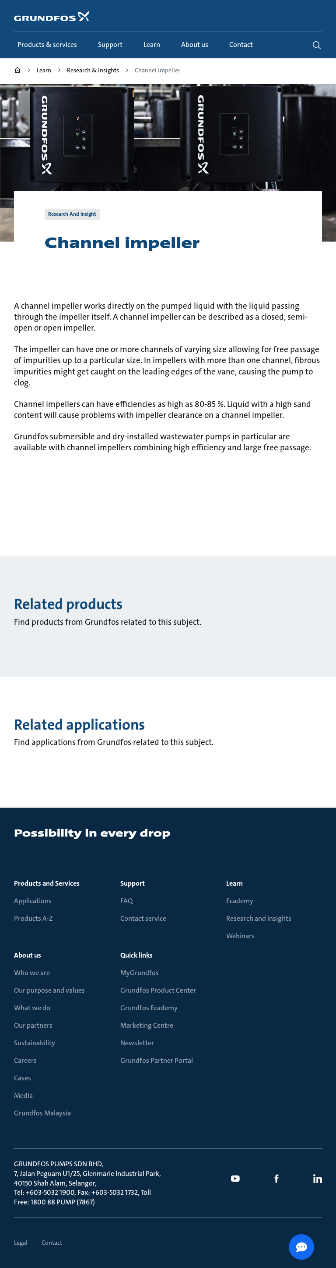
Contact (52, 1243)
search (317, 45)
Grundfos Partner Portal (156, 1060)
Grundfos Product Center (158, 990)
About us (27, 955)
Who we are (32, 972)
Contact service (143, 918)
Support (132, 883)
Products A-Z (33, 918)
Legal (21, 1243)
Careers (25, 1060)
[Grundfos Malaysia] (17, 71)
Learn (234, 883)
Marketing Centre (146, 1025)
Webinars (240, 935)
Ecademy (239, 900)
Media (23, 1095)
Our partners (33, 1025)
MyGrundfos (139, 972)
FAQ (126, 900)
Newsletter (137, 1042)
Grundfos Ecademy (149, 1007)
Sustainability (34, 1042)
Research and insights (258, 918)
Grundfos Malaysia (42, 1113)
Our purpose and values (49, 990)
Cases (22, 1078)
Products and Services (47, 883)
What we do (32, 1007)
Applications (33, 900)
